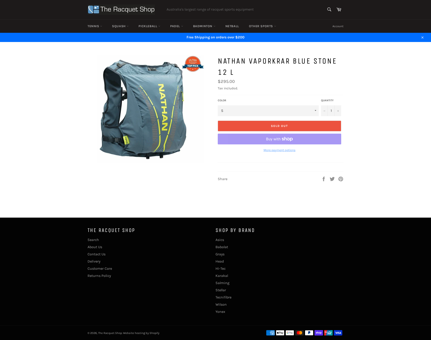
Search (93, 240)
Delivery (94, 261)
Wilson (221, 304)
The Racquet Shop (110, 333)
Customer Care (100, 268)
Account (337, 26)
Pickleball (148, 26)
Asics (220, 240)
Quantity (327, 100)
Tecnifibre (223, 297)
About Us (95, 247)
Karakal (222, 276)
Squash (119, 26)
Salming (222, 283)
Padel (175, 26)
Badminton (203, 26)
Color (222, 100)
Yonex (220, 311)
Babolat (222, 247)
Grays (220, 254)
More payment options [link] (279, 150)
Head (220, 261)
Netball (232, 26)
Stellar (221, 290)
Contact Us (97, 254)
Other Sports (261, 26)
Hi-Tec (221, 268)
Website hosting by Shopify (141, 333)
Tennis (94, 26)
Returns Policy (99, 276)
